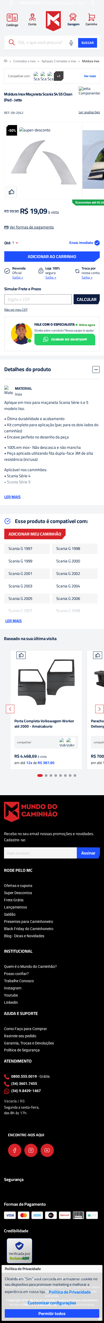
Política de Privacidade (70, 1292)
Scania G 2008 (68, 611)
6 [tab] (65, 775)
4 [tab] (55, 775)
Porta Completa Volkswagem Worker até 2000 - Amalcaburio (44, 724)
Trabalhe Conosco (19, 981)
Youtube (11, 995)
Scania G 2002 (68, 574)
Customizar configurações (52, 1303)
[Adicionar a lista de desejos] (21, 655)
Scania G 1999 (20, 561)
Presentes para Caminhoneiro (28, 921)
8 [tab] (75, 775)
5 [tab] (60, 775)
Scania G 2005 (20, 599)
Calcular (87, 299)
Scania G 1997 (20, 549)
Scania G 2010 (68, 623)
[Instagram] (31, 1150)
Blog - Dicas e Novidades (24, 936)
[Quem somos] (30, 811)
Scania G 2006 (68, 599)
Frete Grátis (13, 900)
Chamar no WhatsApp (69, 339)
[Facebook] (14, 1150)
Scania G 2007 (20, 611)
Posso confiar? (16, 974)
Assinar (88, 853)
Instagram (12, 988)
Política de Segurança (22, 1050)
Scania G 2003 (20, 586)
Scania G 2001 (20, 574)
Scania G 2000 (68, 561)
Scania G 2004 (68, 586)
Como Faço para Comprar (25, 1029)
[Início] (5, 61)
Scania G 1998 (68, 549)
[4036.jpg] (46, 682)
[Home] (53, 21)
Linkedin (11, 1002)
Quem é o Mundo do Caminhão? (30, 966)
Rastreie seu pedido (20, 1036)
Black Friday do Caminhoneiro (28, 929)
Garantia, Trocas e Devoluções (29, 1043)
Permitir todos (52, 1313)
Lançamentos (15, 907)
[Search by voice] (71, 43)
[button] (11, 3)
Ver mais (90, 76)
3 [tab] (51, 775)
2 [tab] (46, 775)
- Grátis (30, 1076)
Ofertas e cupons (18, 886)
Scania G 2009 (20, 623)
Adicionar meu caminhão (35, 534)
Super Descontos (18, 893)
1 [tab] (40, 775)
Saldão (9, 914)
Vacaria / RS (14, 1101)
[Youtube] (47, 1150)
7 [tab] (70, 775)
